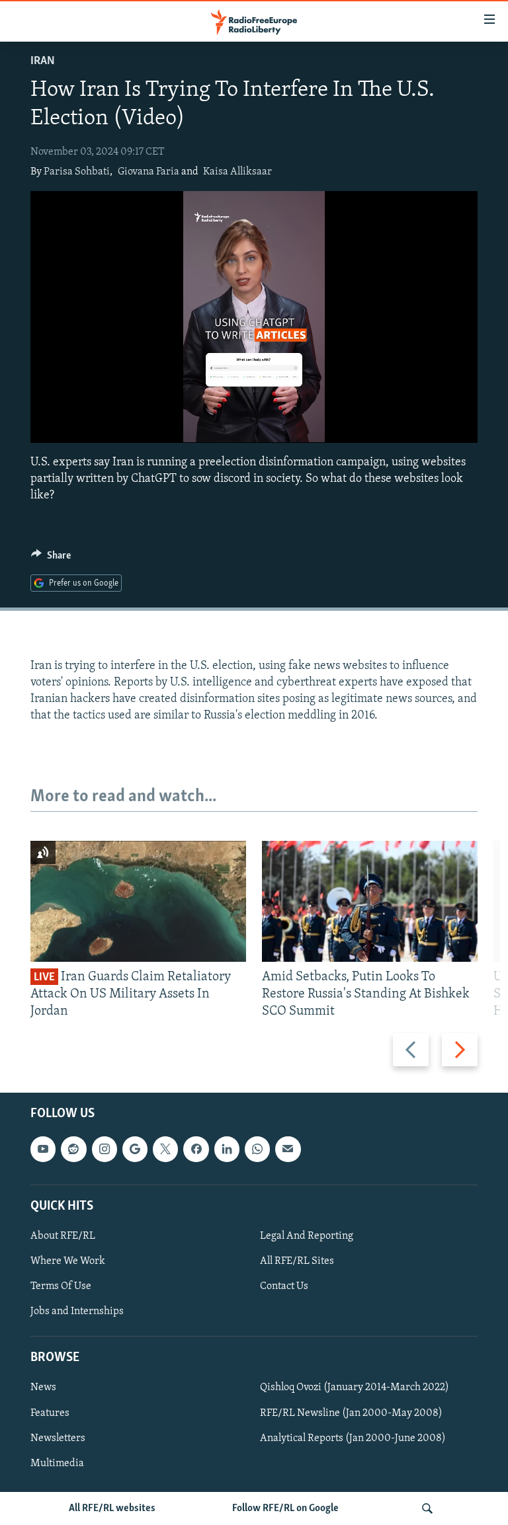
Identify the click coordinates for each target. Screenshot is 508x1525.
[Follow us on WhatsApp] (257, 1149)
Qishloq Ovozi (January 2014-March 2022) (354, 1388)
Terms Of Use (60, 1286)
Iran (42, 61)
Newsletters (57, 1438)
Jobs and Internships (77, 1311)
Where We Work (67, 1261)
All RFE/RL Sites (297, 1261)
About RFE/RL (62, 1236)
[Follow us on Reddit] (73, 1149)
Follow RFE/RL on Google (285, 1508)
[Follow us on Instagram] (104, 1149)
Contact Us (284, 1286)
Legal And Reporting (306, 1236)
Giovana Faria (148, 172)
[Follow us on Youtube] (43, 1149)
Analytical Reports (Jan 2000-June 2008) (353, 1438)
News (43, 1388)
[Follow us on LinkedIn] (226, 1149)
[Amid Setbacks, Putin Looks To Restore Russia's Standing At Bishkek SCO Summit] (370, 901)
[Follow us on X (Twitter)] (165, 1149)
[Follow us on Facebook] (195, 1149)
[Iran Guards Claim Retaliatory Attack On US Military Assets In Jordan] (138, 901)
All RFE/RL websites (112, 1508)
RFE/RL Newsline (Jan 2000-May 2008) (351, 1413)
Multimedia (57, 1463)
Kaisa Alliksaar (237, 172)
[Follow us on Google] (135, 1149)
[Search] (427, 1508)
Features (49, 1413)
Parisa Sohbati (77, 172)
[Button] (51, 558)
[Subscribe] (287, 1149)
